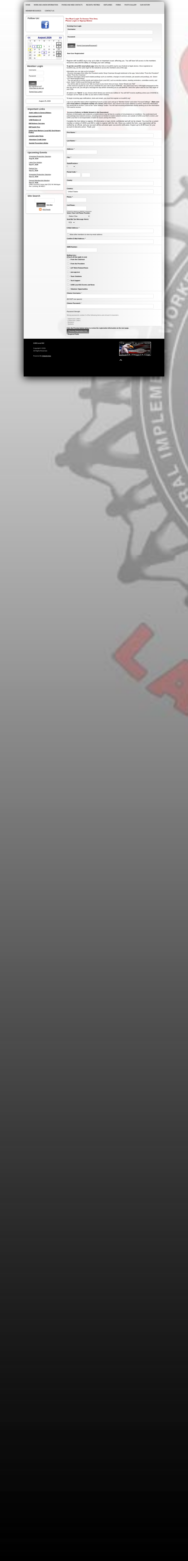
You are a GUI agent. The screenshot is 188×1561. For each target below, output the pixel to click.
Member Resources (33, 11)
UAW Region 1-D (35, 120)
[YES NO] (71, 222)
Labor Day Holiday (35, 162)
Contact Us (49, 11)
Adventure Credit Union (37, 140)
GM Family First (34, 127)
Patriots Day (33, 168)
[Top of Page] (120, 360)
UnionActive (46, 356)
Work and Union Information (46, 5)
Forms (118, 5)
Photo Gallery (130, 5)
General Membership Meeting (39, 180)
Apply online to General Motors (40, 113)
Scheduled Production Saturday (40, 156)
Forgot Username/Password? (87, 45)
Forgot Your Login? (35, 92)
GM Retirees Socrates (37, 123)
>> (60, 37)
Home (28, 5)
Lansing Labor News (36, 136)
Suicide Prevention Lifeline (38, 143)
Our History (145, 5)
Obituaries (107, 5)
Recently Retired (93, 5)
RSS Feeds (47, 209)
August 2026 (45, 37)
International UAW (35, 116)
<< (29, 37)
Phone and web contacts (72, 5)
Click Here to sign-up (36, 88)
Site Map (49, 205)
